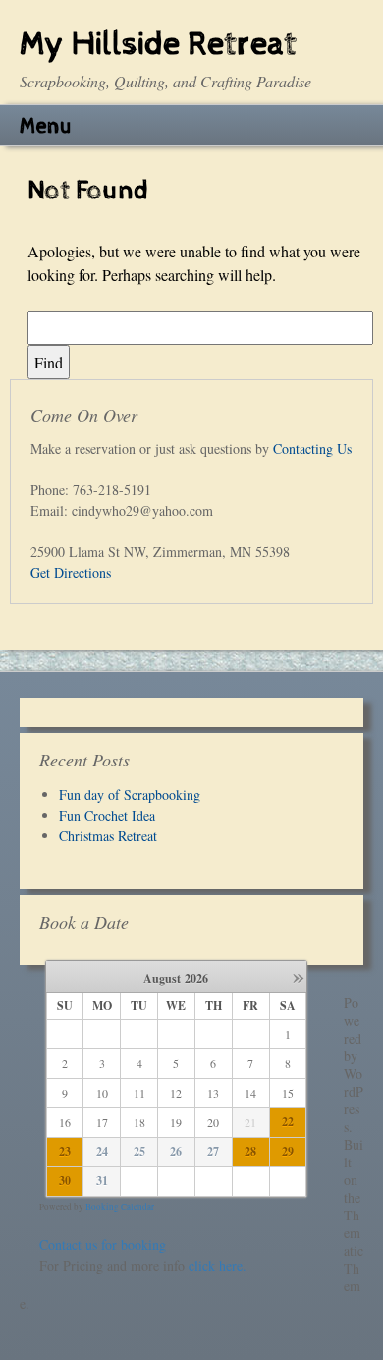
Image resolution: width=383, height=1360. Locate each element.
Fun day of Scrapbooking (129, 794)
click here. (217, 1265)
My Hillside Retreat (158, 44)
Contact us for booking (102, 1244)
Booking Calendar (119, 1207)
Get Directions (70, 572)
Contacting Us (312, 448)
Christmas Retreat (108, 835)
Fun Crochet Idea (107, 815)
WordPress (353, 1100)
